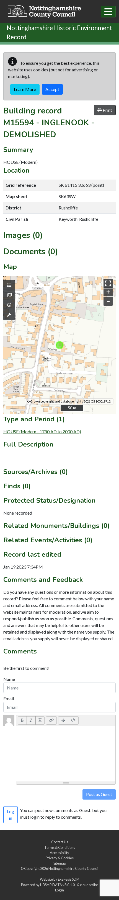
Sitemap (59, 863)
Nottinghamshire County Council (73, 868)
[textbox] (65, 754)
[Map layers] (9, 285)
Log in (59, 890)
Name (9, 679)
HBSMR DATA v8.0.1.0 (58, 885)
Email (8, 698)
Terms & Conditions (59, 847)
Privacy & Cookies (60, 858)
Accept (52, 89)
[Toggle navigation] (108, 11)
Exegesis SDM (68, 879)
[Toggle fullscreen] (108, 283)
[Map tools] (9, 315)
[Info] (9, 305)
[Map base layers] (9, 295)
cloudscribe (89, 885)
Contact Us (59, 842)
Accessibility (59, 852)
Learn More (25, 89)
